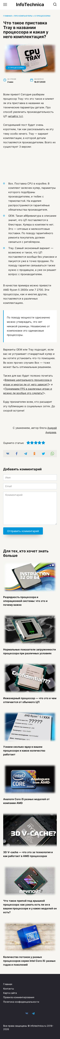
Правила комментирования (18, 997)
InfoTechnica (30, 4)
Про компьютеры (23, 16)
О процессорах (42, 16)
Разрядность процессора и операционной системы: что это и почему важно (25, 600)
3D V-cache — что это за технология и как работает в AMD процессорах (28, 853)
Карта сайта (10, 993)
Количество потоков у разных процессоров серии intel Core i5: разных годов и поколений (29, 960)
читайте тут (15, 116)
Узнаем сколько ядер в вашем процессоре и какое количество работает (24, 750)
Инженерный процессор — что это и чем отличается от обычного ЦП (29, 699)
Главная (7, 16)
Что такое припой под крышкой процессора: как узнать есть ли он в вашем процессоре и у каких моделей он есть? (30, 906)
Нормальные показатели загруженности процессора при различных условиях (29, 651)
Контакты (8, 988)
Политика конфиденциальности (21, 1001)
